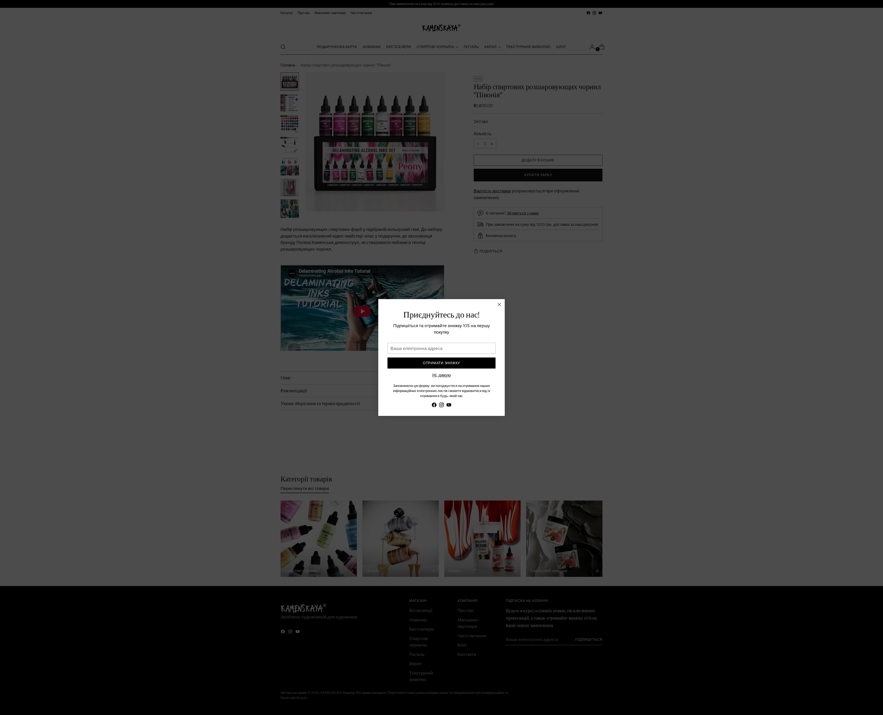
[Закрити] (499, 304)
